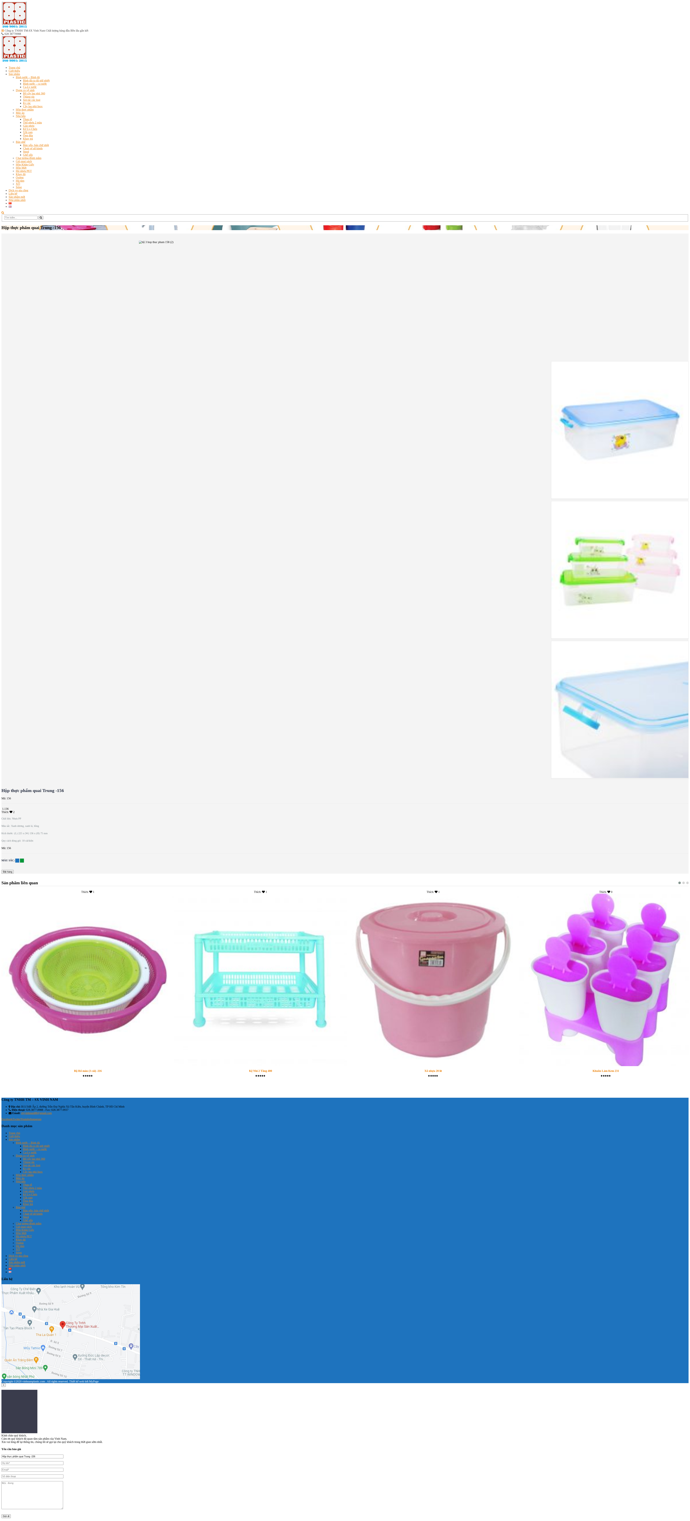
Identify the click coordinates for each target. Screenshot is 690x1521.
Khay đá (21, 174)
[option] (620, 430)
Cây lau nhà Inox (33, 106)
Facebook (7, 1119)
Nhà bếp (21, 116)
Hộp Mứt (21, 167)
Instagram (35, 1119)
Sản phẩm (14, 74)
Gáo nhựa (28, 125)
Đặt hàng (7, 871)
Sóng (19, 187)
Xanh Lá (22, 861)
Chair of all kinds (33, 148)
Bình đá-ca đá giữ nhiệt (36, 80)
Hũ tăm (20, 180)
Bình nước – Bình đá (28, 77)
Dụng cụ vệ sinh (25, 90)
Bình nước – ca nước (35, 83)
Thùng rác (29, 96)
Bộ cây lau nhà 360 (34, 93)
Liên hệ (13, 193)
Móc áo (20, 112)
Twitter (17, 1119)
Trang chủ (14, 67)
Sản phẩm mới (17, 196)
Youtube (25, 1119)
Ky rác (27, 103)
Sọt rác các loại (31, 99)
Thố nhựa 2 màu (32, 122)
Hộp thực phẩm (25, 109)
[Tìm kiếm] (40, 218)
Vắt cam (28, 132)
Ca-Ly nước (30, 86)
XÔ (18, 183)
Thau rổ (27, 119)
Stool (26, 151)
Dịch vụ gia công (18, 190)
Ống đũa (28, 135)
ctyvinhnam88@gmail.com (36, 1113)
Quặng (20, 177)
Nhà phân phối (17, 200)
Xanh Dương (17, 861)
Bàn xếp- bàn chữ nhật (36, 145)
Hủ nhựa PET (24, 171)
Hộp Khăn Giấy (25, 164)
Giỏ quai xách (24, 161)
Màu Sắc (7, 860)
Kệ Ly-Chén (30, 129)
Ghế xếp (28, 154)
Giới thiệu (14, 70)
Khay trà (28, 138)
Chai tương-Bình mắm (28, 158)
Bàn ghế (20, 141)
